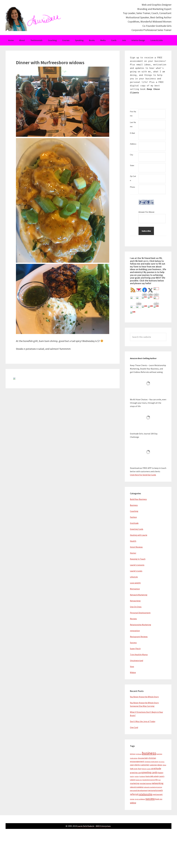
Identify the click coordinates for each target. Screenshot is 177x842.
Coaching (134, 511)
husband (142, 776)
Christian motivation (151, 762)
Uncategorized (136, 660)
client (132, 765)
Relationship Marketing (140, 624)
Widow (133, 672)
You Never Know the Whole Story (144, 696)
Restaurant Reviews (139, 636)
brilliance (138, 754)
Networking (135, 600)
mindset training (145, 783)
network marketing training (153, 787)
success (150, 798)
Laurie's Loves (136, 571)
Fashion (133, 517)
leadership (139, 780)
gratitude (156, 768)
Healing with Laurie (138, 535)
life (156, 779)
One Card (134, 727)
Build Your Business (138, 499)
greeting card (136, 772)
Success (133, 642)
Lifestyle (134, 577)
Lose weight (135, 583)
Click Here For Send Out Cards (143, 474)
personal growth (155, 790)
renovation (135, 630)
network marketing (136, 787)
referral (134, 794)
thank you (158, 799)
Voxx (132, 666)
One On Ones (135, 606)
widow (133, 802)
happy (160, 772)
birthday (133, 754)
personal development (139, 790)
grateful (148, 769)
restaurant (158, 794)
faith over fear (135, 768)
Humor (133, 553)
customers (153, 765)
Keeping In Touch (137, 559)
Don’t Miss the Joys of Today (142, 721)
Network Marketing (138, 594)
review (132, 799)
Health (133, 541)
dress (164, 765)
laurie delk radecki (152, 776)
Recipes (133, 618)
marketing (134, 783)
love (159, 780)
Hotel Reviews (136, 547)
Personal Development (140, 612)
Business (134, 505)
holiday (137, 776)
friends (143, 769)
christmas (161, 762)
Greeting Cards (136, 529)
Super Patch (135, 648)
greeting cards (149, 772)
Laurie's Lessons (137, 565)
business (149, 753)
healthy (132, 776)
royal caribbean (140, 799)
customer (144, 764)
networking (157, 783)
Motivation (135, 588)
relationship (145, 794)
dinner (159, 765)
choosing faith (143, 758)
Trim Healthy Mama (139, 654)
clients (137, 765)
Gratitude (134, 523)
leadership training (148, 780)
